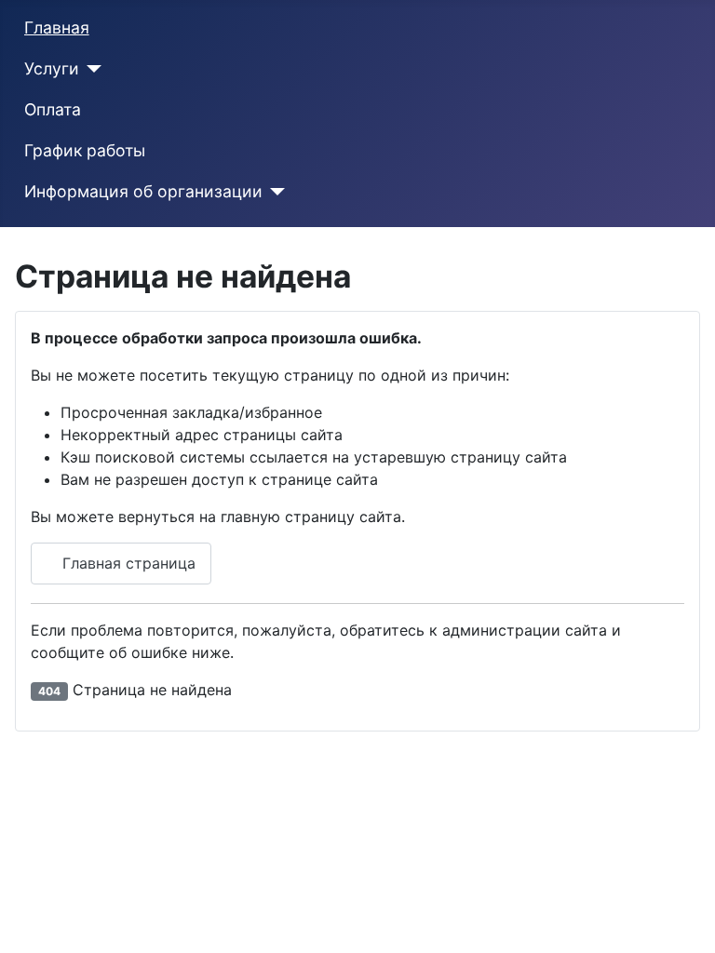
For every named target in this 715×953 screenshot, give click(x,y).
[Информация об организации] (274, 191)
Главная (56, 27)
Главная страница (127, 563)
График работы (84, 150)
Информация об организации (143, 191)
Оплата (52, 109)
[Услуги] (90, 69)
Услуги (51, 68)
